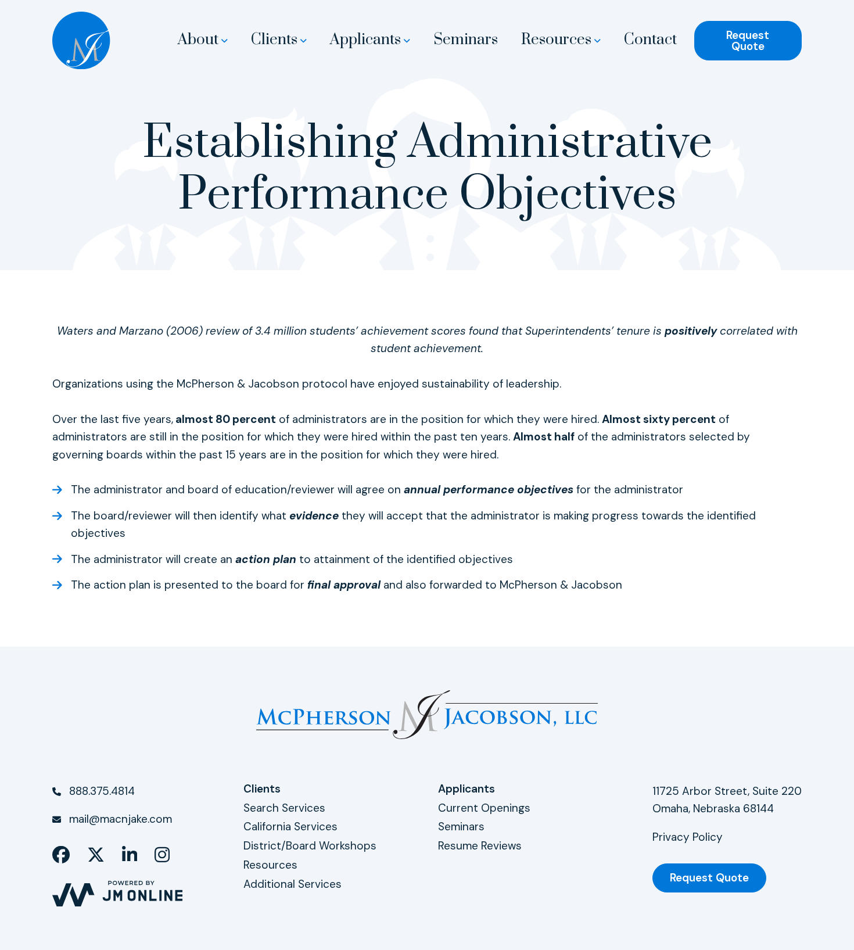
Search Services (284, 808)
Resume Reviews (480, 845)
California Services (290, 826)
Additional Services (292, 884)
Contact (650, 40)
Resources (556, 40)
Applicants (365, 40)
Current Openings (484, 808)
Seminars (465, 40)
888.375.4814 (102, 791)
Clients (274, 40)
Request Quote (747, 40)
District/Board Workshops (309, 845)
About (198, 40)
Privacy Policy (687, 837)
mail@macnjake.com (120, 819)
